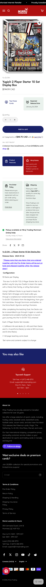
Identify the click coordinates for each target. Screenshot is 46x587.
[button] (23, 137)
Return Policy (7, 493)
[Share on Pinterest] (19, 245)
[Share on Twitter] (14, 245)
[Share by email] (23, 245)
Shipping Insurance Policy (9, 503)
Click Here (8, 207)
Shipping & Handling (10, 498)
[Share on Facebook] (10, 245)
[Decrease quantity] (6, 119)
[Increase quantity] (15, 119)
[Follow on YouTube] (23, 554)
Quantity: (6, 115)
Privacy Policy (7, 509)
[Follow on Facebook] (4, 554)
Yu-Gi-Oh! (6, 78)
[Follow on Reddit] (35, 554)
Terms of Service (9, 513)
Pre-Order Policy (8, 489)
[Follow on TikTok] (29, 554)
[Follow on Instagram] (16, 554)
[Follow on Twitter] (10, 554)
